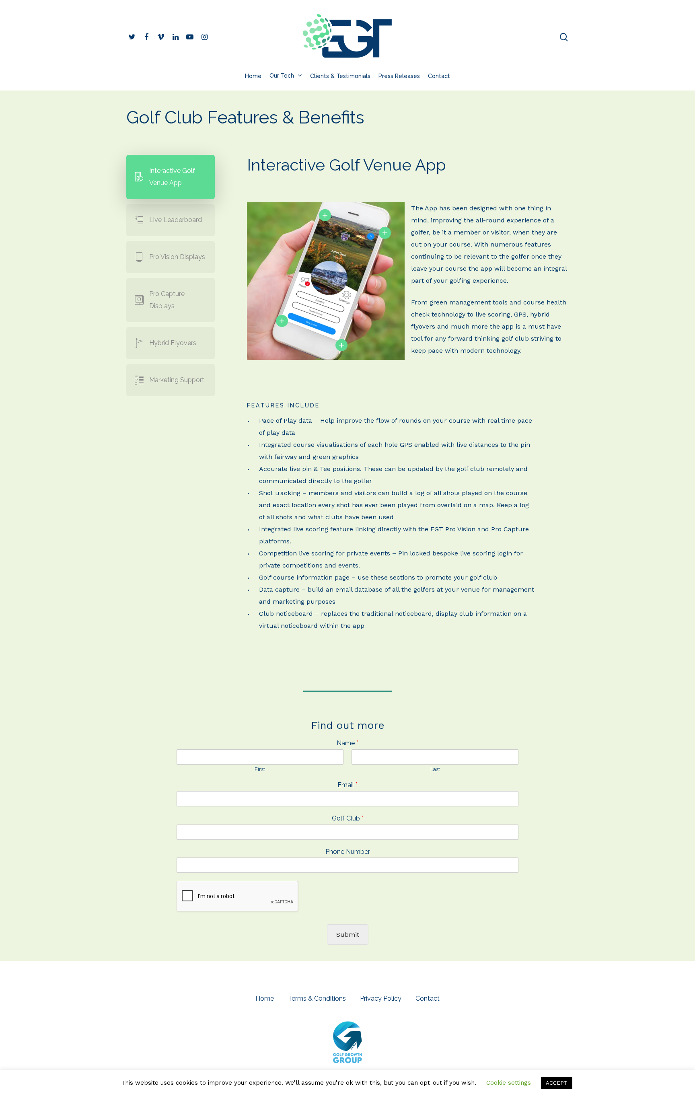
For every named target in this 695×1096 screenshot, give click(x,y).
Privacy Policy (380, 998)
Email (347, 785)
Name (347, 743)
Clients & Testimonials (340, 76)
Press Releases (399, 76)
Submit (347, 934)
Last (435, 769)
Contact (439, 76)
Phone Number (347, 851)
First (260, 769)
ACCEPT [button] (557, 1083)
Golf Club (348, 818)
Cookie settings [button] (508, 1082)
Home (253, 76)
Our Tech (281, 76)
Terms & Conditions (317, 998)
